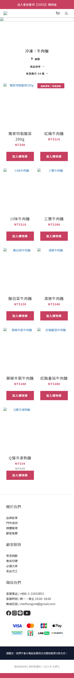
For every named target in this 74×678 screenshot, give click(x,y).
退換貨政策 (20, 666)
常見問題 (12, 556)
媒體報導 (12, 528)
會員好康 (12, 561)
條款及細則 (34, 666)
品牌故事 (12, 518)
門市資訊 (12, 523)
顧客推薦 (12, 533)
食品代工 (12, 571)
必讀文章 (12, 566)
